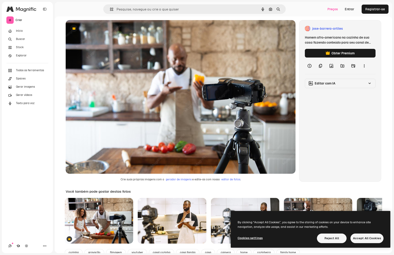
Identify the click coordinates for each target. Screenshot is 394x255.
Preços (332, 9)
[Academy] (18, 246)
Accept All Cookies (367, 238)
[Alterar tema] (26, 246)
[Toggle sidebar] (44, 9)
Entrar (349, 9)
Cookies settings (250, 238)
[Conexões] (10, 246)
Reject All (331, 238)
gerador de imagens (179, 179)
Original (94, 28)
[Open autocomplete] (110, 9)
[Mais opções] (364, 65)
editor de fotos (230, 179)
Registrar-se (375, 9)
